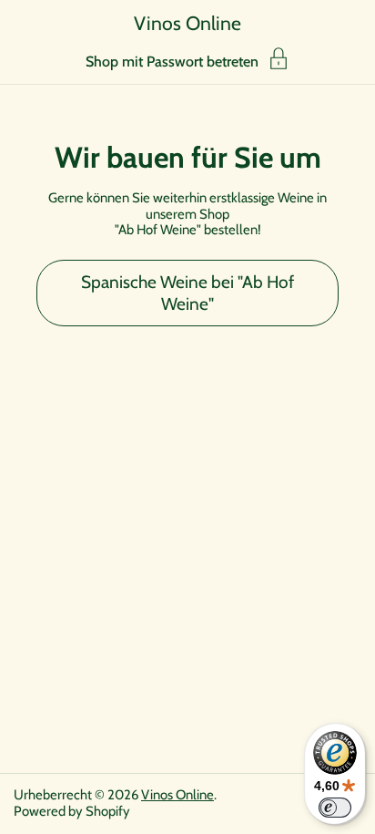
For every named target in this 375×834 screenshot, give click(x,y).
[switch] (335, 808)
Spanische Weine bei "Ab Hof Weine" (187, 293)
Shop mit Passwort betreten (172, 61)
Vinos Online (187, 23)
